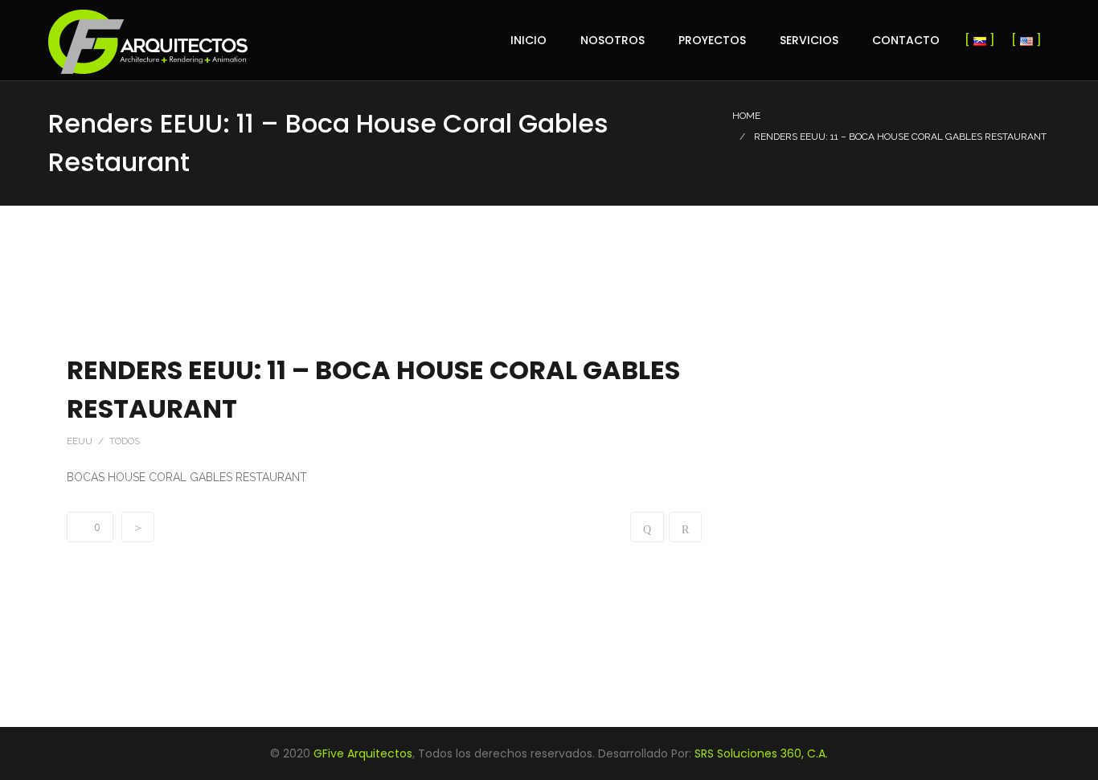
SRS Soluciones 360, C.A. (761, 753)
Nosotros (612, 40)
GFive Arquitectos (362, 753)
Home (746, 115)
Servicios (809, 40)
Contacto (906, 40)
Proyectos (712, 40)
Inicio (528, 40)
